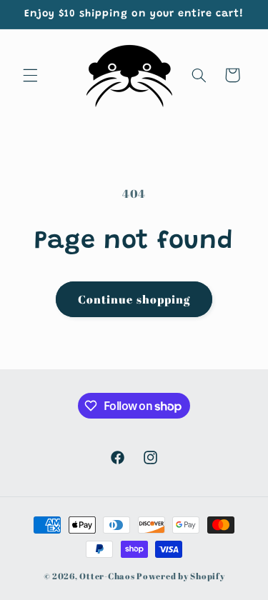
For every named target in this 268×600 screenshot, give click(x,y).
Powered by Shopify (180, 576)
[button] (30, 75)
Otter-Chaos (106, 576)
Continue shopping (134, 299)
